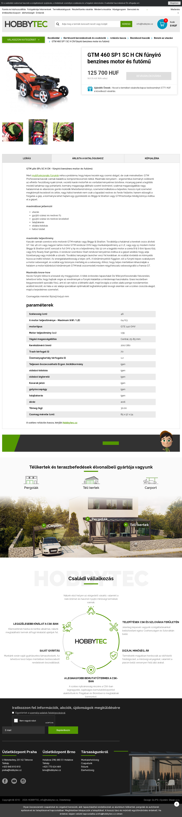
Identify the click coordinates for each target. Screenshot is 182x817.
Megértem (174, 3)
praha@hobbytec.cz (12, 770)
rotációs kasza (118, 38)
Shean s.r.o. (174, 800)
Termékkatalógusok (62, 9)
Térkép (5, 763)
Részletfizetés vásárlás (82, 9)
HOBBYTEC (33, 800)
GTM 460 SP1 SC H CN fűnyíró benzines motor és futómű (80, 41)
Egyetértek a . (40, 712)
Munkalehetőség (90, 760)
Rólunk (84, 766)
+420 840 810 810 (11, 766)
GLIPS (155, 800)
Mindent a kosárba (102, 9)
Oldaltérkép (65, 800)
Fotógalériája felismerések (39, 9)
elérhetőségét (28, 13)
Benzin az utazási (163, 38)
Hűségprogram (119, 9)
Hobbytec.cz (70, 422)
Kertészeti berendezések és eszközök (85, 38)
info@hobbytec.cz (145, 24)
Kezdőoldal (53, 38)
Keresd (126, 24)
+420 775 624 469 (52, 766)
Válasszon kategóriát (21, 39)
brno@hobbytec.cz (52, 770)
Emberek (40, 13)
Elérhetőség (87, 770)
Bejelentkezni (63, 730)
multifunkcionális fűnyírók (45, 175)
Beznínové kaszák (140, 38)
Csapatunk (86, 763)
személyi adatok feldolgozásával (47, 712)
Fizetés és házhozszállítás (14, 9)
